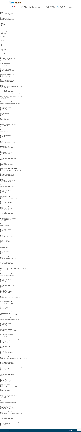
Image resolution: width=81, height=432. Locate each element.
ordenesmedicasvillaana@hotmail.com (7, 70)
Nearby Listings (3, 34)
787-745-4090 (8, 190)
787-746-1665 (8, 350)
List (1, 53)
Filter (1, 243)
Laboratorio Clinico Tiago (4, 131)
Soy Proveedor (46, 10)
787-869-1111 (8, 125)
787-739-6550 (8, 209)
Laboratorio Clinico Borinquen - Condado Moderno (8, 168)
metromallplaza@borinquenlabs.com (7, 90)
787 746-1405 (8, 387)
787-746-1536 (8, 423)
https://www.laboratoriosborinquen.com (7, 19)
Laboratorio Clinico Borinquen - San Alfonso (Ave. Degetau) (10, 93)
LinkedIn (3, 26)
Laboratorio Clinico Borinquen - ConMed (6, 256)
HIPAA (65, 430)
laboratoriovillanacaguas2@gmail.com (7, 317)
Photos (2, 32)
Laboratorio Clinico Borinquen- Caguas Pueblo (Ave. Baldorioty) (10, 103)
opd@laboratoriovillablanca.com (6, 390)
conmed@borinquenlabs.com (6, 262)
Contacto (53, 10)
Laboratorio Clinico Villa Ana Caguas (6, 65)
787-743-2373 (8, 97)
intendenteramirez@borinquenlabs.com (7, 164)
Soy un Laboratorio (38, 10)
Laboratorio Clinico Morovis (4, 225)
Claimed (2, 50)
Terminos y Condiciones (51, 430)
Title (1, 45)
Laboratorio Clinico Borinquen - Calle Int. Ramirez (8, 158)
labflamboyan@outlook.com (5, 119)
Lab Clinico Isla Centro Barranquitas (6, 215)
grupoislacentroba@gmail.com (6, 221)
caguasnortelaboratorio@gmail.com (7, 202)
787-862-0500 (8, 229)
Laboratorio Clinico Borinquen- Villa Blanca (7, 365)
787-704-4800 (8, 378)
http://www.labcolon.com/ (5, 63)
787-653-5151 (8, 251)
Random (2, 40)
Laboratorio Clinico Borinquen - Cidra (6, 206)
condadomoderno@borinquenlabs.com (7, 174)
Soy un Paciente (29, 10)
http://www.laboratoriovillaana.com (7, 71)
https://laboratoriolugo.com (5, 184)
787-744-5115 (8, 87)
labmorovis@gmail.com (5, 231)
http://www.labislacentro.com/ (6, 129)
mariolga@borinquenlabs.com (6, 18)
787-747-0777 (8, 414)
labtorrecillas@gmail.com (5, 146)
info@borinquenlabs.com (5, 109)
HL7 (68, 430)
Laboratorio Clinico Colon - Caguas (6, 392)
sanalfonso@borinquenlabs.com (6, 99)
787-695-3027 (8, 181)
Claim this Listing (4, 31)
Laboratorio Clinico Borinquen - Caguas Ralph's (8, 411)
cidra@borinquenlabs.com (5, 212)
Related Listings (3, 33)
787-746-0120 (8, 259)
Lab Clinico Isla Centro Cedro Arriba (6, 121)
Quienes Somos (16, 10)
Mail (2, 28)
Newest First (3, 37)
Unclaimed (2, 51)
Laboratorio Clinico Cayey (4, 149)
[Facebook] (12, 6)
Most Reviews (3, 48)
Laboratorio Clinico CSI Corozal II (5, 234)
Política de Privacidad (59, 430)
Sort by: (2, 36)
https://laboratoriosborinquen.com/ (7, 193)
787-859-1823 (8, 135)
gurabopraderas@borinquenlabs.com (7, 407)
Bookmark (2, 29)
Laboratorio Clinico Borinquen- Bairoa (6, 420)
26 (2, 428)
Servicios (22, 10)
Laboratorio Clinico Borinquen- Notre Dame (7, 186)
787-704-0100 (8, 15)
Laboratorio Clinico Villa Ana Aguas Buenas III (7, 74)
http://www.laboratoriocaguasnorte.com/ (8, 203)
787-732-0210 (8, 77)
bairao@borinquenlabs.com (5, 425)
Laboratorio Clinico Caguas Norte (5, 196)
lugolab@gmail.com (4, 182)
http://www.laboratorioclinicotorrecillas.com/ (8, 147)
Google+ (3, 24)
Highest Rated (3, 49)
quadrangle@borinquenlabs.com (6, 291)
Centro (2, 12)
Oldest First (3, 44)
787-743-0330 (8, 107)
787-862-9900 (8, 143)
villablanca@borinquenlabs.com (6, 370)
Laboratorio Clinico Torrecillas (5, 140)
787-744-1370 (8, 315)
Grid (4, 53)
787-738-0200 (8, 153)
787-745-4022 (8, 368)
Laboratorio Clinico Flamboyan (5, 113)
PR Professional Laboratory (4, 247)
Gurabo (2, 403)
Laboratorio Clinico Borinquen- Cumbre (6, 329)
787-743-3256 (8, 162)
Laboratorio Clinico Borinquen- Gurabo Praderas (8, 402)
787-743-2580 (8, 59)
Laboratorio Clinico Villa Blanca (5, 384)
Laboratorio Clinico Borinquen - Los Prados (7, 374)
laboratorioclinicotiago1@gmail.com (7, 137)
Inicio (10, 10)
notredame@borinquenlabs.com (6, 192)
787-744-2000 (8, 69)
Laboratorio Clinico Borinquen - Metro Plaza (7, 356)
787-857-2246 (8, 219)
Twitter (3, 23)
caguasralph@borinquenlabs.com (6, 417)
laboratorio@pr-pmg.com (5, 253)
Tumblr (3, 25)
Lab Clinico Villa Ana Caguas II (5, 313)
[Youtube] (14, 6)
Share (2, 20)
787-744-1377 (8, 171)
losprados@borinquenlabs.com (6, 380)
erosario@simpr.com (4, 240)
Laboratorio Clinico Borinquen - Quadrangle (7, 285)
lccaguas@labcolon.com (5, 62)
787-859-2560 (8, 237)
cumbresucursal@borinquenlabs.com (7, 334)
